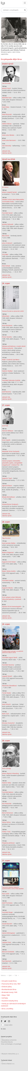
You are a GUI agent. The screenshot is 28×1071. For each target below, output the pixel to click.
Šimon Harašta (7, 337)
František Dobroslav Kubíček (11, 380)
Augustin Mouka (7, 588)
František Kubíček (8, 580)
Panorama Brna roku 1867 (11, 984)
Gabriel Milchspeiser (8, 933)
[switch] (2, 1025)
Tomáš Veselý (6, 693)
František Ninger (7, 912)
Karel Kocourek (7, 114)
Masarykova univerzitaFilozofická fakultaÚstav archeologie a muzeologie (11, 1042)
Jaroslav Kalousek (7, 224)
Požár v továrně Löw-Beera (10, 359)
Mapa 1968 (5, 995)
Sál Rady (4, 998)
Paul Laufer (5, 894)
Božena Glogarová (8, 552)
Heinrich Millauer (7, 431)
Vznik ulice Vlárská (8, 135)
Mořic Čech (5, 714)
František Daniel (7, 213)
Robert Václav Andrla (8, 571)
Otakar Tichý (6, 832)
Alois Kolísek (6, 266)
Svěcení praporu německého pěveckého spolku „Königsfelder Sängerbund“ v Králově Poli (12, 463)
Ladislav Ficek (6, 942)
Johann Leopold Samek (9, 192)
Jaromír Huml (6, 88)
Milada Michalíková (8, 497)
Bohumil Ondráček (8, 952)
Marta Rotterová (7, 813)
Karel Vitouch (6, 704)
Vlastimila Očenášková (9, 686)
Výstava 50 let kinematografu (12, 606)
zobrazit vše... (6, 151)
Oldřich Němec (7, 124)
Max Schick (5, 236)
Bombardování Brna (8, 989)
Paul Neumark (6, 961)
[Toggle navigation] (24, 3)
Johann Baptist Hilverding (10, 773)
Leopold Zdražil (7, 676)
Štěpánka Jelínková (8, 843)
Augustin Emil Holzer (9, 562)
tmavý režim (8, 1025)
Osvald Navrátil (7, 924)
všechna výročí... (7, 153)
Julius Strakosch (7, 243)
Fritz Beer (5, 254)
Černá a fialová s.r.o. (8, 1064)
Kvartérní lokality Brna (9, 1001)
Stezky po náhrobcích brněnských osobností (13, 1005)
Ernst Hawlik (6, 440)
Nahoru (3, 975)
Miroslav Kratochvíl (8, 723)
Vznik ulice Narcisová (9, 140)
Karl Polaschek (6, 803)
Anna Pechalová (7, 325)
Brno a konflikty (7, 1009)
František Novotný (8, 665)
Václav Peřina (6, 822)
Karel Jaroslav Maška (8, 543)
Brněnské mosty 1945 (9, 992)
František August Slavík (9, 657)
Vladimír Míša (6, 783)
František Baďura (7, 792)
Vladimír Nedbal (7, 371)
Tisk (15, 975)
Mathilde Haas (7, 98)
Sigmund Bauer (7, 485)
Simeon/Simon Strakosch (10, 504)
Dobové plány (6, 987)
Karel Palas (5, 107)
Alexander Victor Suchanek (10, 451)
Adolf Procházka (7, 903)
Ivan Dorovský (6, 146)
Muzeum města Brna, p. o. (10, 1054)
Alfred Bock (5, 316)
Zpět (10, 975)
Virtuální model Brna (9, 981)
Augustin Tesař (7, 478)
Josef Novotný (6, 392)
